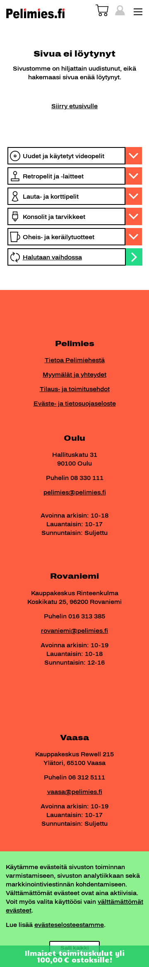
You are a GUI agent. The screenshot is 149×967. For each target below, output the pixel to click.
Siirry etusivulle (74, 106)
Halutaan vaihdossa (52, 257)
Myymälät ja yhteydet (74, 375)
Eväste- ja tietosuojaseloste (75, 404)
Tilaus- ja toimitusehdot (75, 389)
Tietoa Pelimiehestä (75, 360)
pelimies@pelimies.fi (74, 492)
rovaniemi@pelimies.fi (74, 631)
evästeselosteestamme (69, 925)
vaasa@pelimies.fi (74, 792)
